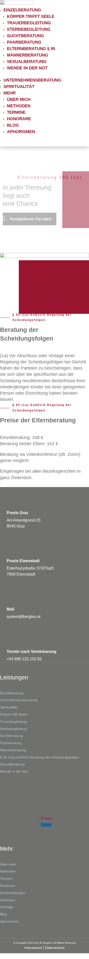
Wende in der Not (27, 68)
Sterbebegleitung (28, 29)
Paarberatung (24, 42)
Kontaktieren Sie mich (30, 219)
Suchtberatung (25, 35)
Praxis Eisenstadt (23, 561)
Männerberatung (27, 55)
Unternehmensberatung (32, 80)
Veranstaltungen (12, 893)
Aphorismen (21, 131)
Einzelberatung (22, 10)
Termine (16, 112)
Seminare (7, 900)
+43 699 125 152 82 (24, 659)
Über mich (18, 99)
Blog (13, 125)
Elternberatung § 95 (31, 48)
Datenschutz (55, 948)
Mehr (9, 93)
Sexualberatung (26, 61)
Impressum (33, 948)
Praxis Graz (17, 513)
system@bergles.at (23, 616)
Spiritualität (18, 86)
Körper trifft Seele (30, 16)
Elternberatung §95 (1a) (50, 177)
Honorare (19, 118)
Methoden (18, 106)
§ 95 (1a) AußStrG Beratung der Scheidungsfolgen (39, 757)
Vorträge (6, 907)
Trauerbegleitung (29, 23)
